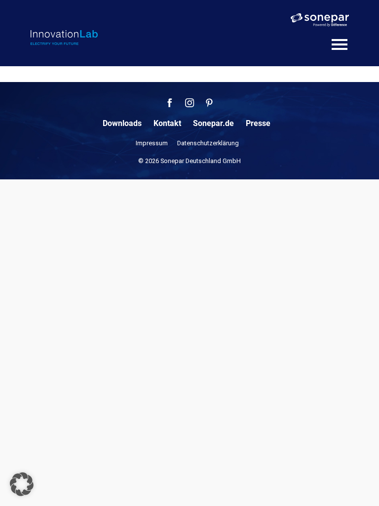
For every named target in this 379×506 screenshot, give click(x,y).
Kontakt (167, 123)
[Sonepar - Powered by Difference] (319, 20)
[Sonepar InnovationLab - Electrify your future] (64, 37)
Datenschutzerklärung (208, 143)
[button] (21, 484)
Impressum (152, 143)
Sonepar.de (213, 123)
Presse (258, 123)
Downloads (122, 123)
